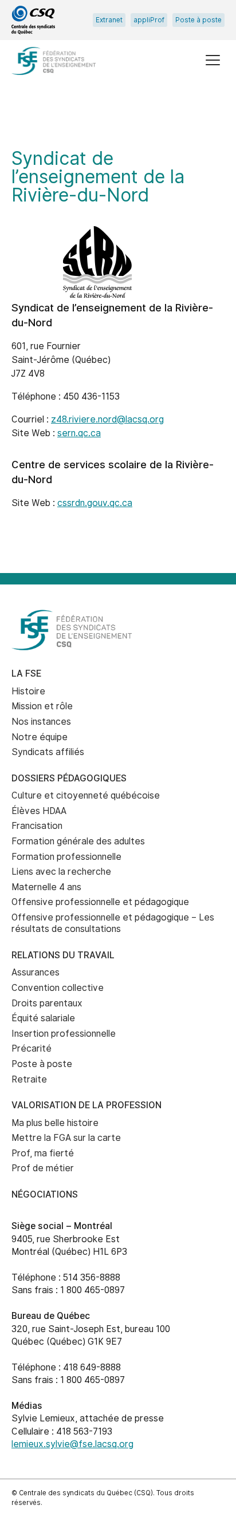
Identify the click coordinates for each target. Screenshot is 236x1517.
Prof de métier (42, 1168)
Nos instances (41, 721)
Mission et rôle (42, 706)
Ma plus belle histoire (55, 1122)
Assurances (35, 972)
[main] (118, 338)
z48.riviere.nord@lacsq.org (107, 419)
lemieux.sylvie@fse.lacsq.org (72, 1444)
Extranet (109, 20)
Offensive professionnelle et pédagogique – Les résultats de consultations (112, 923)
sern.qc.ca (79, 433)
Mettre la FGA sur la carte (66, 1137)
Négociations (44, 1194)
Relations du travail (63, 955)
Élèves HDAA (38, 810)
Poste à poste (198, 20)
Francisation (36, 825)
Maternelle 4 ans (46, 887)
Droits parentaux (46, 1003)
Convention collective (57, 987)
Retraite (29, 1079)
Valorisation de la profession (86, 1105)
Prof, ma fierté (42, 1153)
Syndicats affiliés (47, 751)
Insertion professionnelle (63, 1033)
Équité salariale (43, 1018)
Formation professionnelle (66, 856)
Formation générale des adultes (78, 841)
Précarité (31, 1048)
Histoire (28, 691)
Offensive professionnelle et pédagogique (100, 901)
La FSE (26, 673)
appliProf (148, 20)
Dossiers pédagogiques (69, 778)
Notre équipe (39, 737)
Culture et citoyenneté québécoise (85, 795)
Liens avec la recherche (61, 871)
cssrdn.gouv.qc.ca (94, 502)
